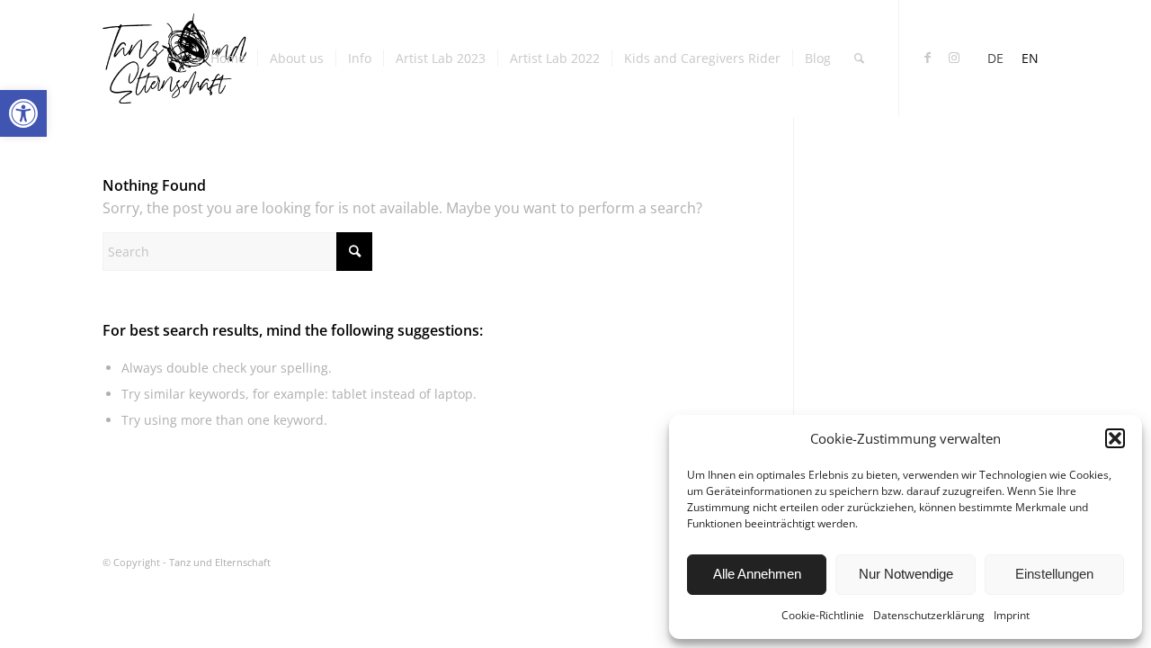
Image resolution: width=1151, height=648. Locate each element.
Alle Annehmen (757, 573)
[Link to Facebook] (927, 57)
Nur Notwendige (906, 573)
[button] (23, 113)
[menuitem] (228, 58)
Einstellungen (1054, 573)
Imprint (1012, 615)
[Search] (859, 58)
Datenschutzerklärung (929, 615)
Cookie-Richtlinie (822, 615)
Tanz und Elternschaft (220, 562)
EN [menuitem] (1030, 58)
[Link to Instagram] (954, 57)
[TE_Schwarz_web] (174, 58)
